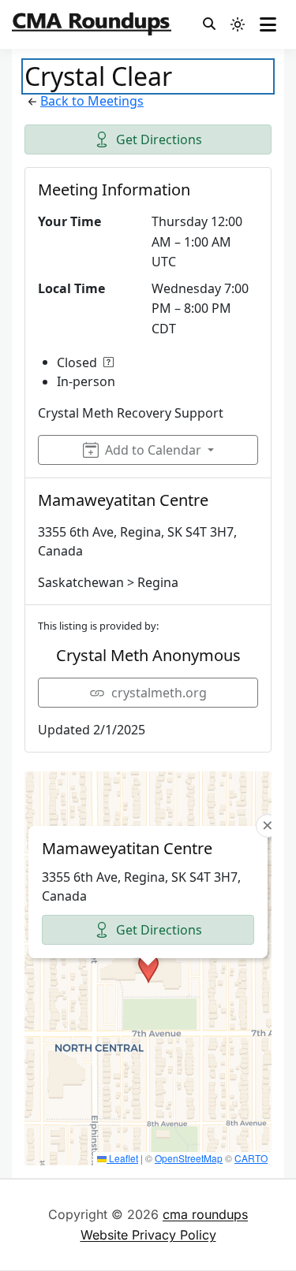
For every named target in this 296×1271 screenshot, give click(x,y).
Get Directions (159, 139)
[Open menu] (268, 24)
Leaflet (122, 1158)
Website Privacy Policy (148, 1235)
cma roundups (205, 1214)
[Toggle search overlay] (209, 24)
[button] (148, 968)
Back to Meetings (92, 101)
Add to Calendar (153, 450)
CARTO (251, 1158)
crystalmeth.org (159, 692)
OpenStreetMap (189, 1158)
